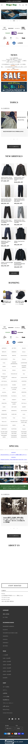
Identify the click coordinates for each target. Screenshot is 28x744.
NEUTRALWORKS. (4, 395)
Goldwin (14, 370)
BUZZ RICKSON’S (4, 359)
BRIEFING (14, 355)
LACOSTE (24, 384)
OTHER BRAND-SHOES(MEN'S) (14, 436)
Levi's (4, 388)
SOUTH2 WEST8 (24, 410)
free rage (4, 370)
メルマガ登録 (6, 696)
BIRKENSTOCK (4, 355)
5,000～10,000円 (6, 658)
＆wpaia (24, 428)
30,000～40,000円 (7, 668)
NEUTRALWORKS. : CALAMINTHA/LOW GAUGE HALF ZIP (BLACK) (19, 263)
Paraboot (24, 399)
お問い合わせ (6, 706)
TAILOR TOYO (4, 417)
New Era (24, 395)
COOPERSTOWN (24, 362)
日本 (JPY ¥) (8, 728)
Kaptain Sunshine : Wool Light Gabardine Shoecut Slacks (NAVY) (19, 200)
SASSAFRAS (4, 410)
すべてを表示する (5, 108)
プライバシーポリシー (8, 703)
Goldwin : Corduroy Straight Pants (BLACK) (7, 263)
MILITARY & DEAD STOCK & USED (4, 432)
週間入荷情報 (6, 614)
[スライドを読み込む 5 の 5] (17, 21)
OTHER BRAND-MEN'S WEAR (14, 432)
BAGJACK (24, 348)
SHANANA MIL (14, 410)
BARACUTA (4, 351)
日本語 (18, 728)
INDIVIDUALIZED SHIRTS (4, 377)
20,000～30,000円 (7, 664)
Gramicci (24, 370)
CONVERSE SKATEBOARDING (14, 362)
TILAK (14, 417)
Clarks (4, 362)
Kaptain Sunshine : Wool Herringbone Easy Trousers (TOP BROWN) (6, 221)
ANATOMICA (4, 348)
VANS (24, 425)
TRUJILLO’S (4, 421)
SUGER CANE (13, 414)
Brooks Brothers (24, 355)
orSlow (4, 399)
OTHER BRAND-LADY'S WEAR (24, 432)
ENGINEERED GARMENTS (8, 626)
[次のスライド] (19, 20)
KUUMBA (14, 384)
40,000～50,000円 (7, 671)
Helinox (4, 373)
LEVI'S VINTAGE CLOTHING (14, 388)
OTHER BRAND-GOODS (4, 436)
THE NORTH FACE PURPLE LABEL (24, 421)
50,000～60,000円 (7, 674)
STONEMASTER (4, 414)
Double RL (14, 366)
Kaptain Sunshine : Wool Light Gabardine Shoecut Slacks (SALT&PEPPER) (6, 200)
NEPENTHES (24, 392)
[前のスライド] (8, 20)
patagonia (14, 399)
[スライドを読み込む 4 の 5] (16, 21)
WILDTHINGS (13, 428)
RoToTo (4, 406)
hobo (24, 373)
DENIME (4, 366)
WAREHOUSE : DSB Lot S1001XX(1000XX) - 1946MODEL (5, 242)
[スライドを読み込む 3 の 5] (14, 21)
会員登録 (5, 693)
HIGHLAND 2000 (14, 373)
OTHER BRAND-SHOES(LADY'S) (24, 436)
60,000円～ (5, 677)
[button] (1, 5)
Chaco (14, 359)
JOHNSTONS (23, 381)
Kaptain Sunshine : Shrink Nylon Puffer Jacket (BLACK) (7, 178)
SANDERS (24, 406)
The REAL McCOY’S (4, 425)
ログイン (5, 690)
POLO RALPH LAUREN (14, 403)
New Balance (14, 395)
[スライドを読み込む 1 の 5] (10, 21)
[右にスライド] (17, 139)
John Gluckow (4, 381)
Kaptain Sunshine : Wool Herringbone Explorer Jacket (19, 179)
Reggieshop (12, 736)
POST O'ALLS (23, 403)
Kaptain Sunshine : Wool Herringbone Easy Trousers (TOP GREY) (19, 221)
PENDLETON (4, 403)
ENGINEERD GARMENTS (24, 366)
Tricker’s (24, 417)
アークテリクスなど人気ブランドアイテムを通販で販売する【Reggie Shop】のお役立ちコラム (14, 487)
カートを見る (6, 686)
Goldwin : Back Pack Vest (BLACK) (19, 242)
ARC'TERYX (14, 348)
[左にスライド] (10, 139)
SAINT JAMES (14, 406)
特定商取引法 (6, 699)
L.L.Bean (24, 388)
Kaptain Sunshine (4, 384)
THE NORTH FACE (14, 421)
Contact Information (7, 712)
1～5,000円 (5, 655)
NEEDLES (14, 392)
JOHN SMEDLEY (14, 381)
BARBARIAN (14, 351)
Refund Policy (6, 709)
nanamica (4, 392)
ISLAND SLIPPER (24, 377)
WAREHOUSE (4, 428)
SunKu (24, 414)
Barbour (23, 351)
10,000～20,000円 (7, 661)
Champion (24, 359)
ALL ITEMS (5, 617)
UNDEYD (14, 425)
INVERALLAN (14, 377)
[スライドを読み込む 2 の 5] (12, 21)
